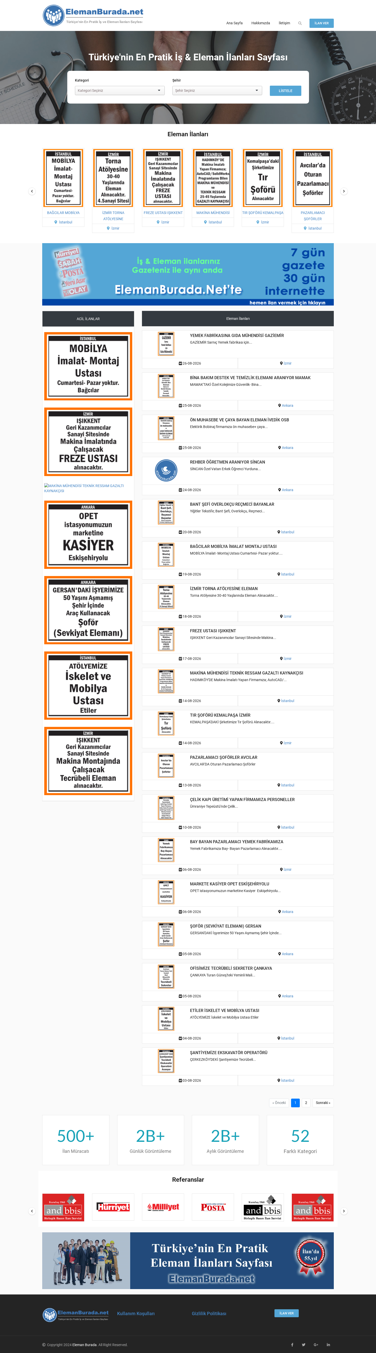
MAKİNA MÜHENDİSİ (163, 213)
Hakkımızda (260, 23)
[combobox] (116, 90)
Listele (285, 91)
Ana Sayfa (234, 23)
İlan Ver (322, 23)
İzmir (66, 228)
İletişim (284, 23)
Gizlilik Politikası (209, 1313)
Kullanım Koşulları (136, 1313)
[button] (300, 23)
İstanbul (165, 222)
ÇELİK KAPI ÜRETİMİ (312, 213)
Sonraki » (323, 1103)
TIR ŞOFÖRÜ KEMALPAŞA (213, 213)
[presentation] (32, 191)
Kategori (82, 80)
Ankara (287, 405)
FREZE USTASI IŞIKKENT (113, 213)
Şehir (176, 80)
